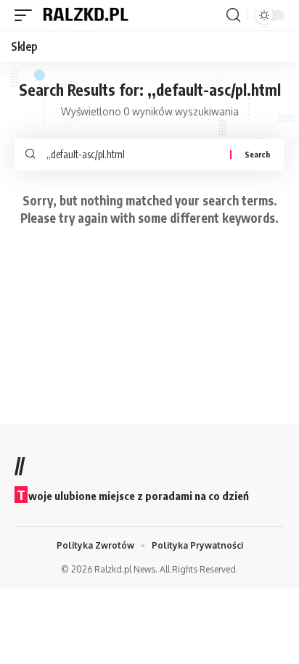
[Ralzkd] (85, 15)
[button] (27, 15)
